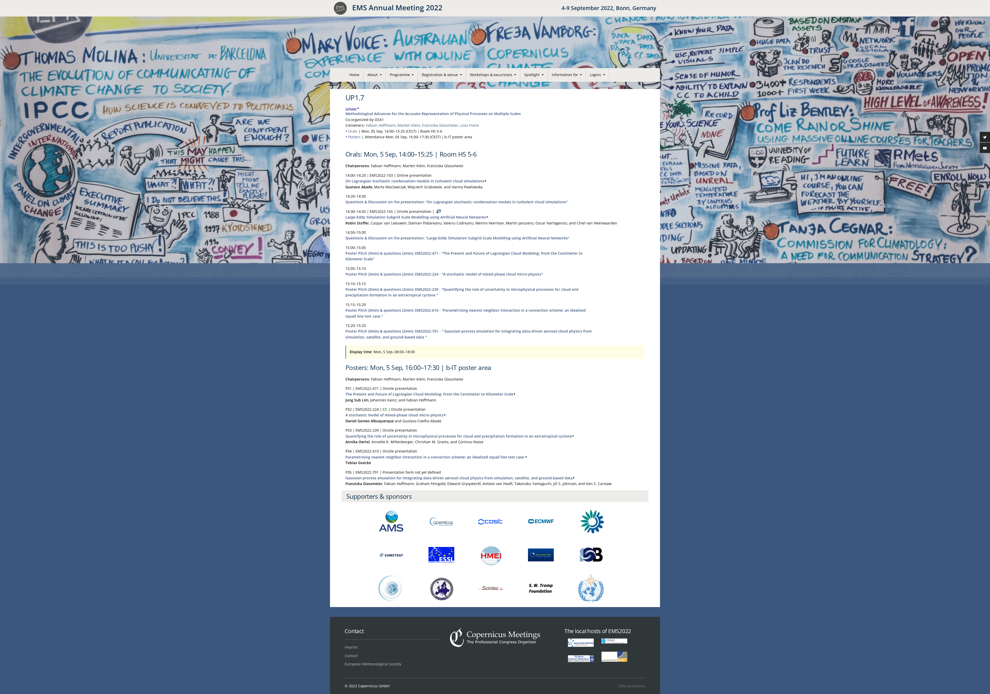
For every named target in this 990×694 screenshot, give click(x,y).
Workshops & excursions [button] (491, 74)
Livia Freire (469, 125)
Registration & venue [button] (440, 74)
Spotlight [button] (532, 74)
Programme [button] (400, 74)
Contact (351, 655)
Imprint (351, 647)
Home (354, 74)
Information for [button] (565, 74)
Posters (354, 136)
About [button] (373, 74)
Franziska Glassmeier (440, 125)
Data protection (631, 685)
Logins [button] (596, 74)
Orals (352, 131)
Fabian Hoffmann (381, 125)
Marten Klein (409, 125)
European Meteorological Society (373, 663)
